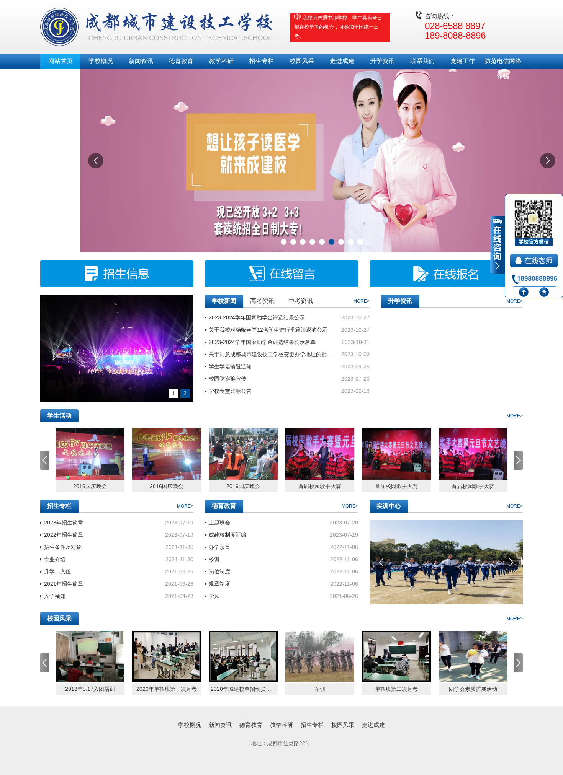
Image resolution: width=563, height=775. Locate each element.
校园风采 (302, 61)
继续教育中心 (60, 76)
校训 (214, 559)
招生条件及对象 (63, 547)
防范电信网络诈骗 (502, 63)
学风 (214, 596)
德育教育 (181, 61)
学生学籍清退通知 (230, 366)
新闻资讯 (141, 61)
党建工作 (462, 61)
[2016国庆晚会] (90, 454)
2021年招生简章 (63, 584)
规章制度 (219, 584)
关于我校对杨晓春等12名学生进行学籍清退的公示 (268, 330)
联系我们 (422, 61)
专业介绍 (54, 559)
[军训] (319, 656)
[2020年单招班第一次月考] (166, 656)
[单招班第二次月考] (396, 656)
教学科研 (221, 61)
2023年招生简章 (63, 522)
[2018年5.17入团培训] (90, 656)
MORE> (361, 301)
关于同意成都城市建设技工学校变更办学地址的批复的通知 (271, 354)
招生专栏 (261, 61)
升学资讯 (382, 61)
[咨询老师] (534, 259)
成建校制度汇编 (227, 535)
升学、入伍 (57, 571)
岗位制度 (219, 571)
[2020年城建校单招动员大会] (243, 656)
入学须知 (54, 596)
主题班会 (219, 522)
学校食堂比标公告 (230, 391)
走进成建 (342, 61)
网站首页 (60, 61)
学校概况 (100, 61)
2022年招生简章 (63, 535)
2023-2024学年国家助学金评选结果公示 (257, 317)
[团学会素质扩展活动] (473, 656)
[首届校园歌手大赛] (319, 454)
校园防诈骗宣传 (227, 379)
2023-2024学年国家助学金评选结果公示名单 (262, 342)
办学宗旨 (219, 547)
